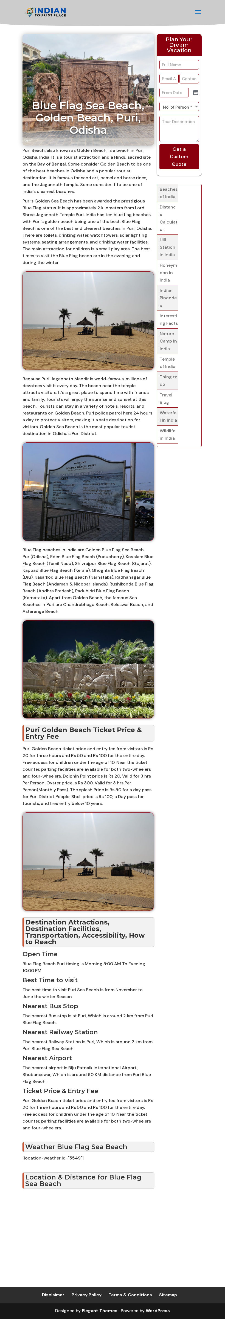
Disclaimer (53, 1295)
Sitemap (168, 1295)
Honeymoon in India (168, 272)
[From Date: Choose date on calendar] (195, 92)
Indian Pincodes (168, 298)
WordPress (158, 1311)
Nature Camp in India (168, 341)
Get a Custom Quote (179, 156)
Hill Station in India (167, 247)
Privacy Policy (87, 1295)
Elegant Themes (99, 1311)
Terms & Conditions (130, 1295)
